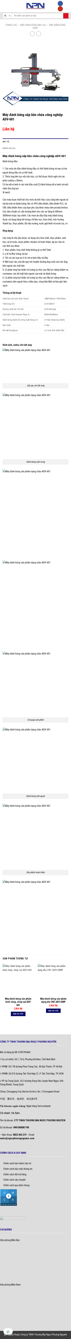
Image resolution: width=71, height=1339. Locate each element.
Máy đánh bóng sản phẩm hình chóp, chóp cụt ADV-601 (18, 1001)
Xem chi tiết (18, 1014)
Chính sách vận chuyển (14, 1179)
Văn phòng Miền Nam (10, 1284)
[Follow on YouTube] (60, 9)
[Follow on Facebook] (60, 3)
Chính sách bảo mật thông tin (17, 1168)
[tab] (35, 141)
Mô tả (6, 141)
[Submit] (65, 15)
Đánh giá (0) (9, 148)
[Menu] (4, 6)
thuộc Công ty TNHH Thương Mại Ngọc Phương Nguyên (40, 1334)
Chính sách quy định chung (16, 1185)
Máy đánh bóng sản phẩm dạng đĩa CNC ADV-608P (53, 1000)
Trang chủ (11, 25)
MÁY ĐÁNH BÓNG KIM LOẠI (33, 25)
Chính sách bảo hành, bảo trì (17, 1163)
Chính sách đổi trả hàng (14, 1174)
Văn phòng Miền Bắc (10, 1240)
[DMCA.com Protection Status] (8, 1197)
